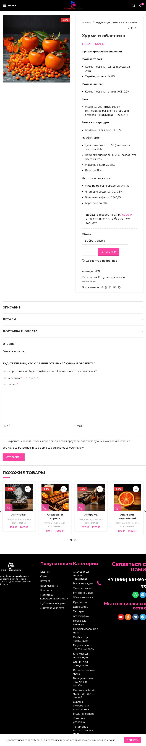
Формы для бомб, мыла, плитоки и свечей (84, 694)
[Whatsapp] (135, 595)
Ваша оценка (12, 378)
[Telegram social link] (119, 287)
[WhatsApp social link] (110, 287)
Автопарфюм (81, 616)
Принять (132, 740)
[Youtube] (121, 617)
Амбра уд (91, 514)
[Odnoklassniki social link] (106, 287)
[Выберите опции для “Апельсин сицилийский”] (117, 507)
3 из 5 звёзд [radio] (32, 378)
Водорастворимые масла (84, 672)
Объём (86, 234)
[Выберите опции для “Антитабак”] (8, 507)
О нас (44, 576)
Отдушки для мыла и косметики (116, 22)
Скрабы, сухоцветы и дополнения (81, 705)
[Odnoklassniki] (128, 617)
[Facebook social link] (102, 287)
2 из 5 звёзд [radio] (29, 378)
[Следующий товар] (135, 28)
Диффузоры (80, 606)
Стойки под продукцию (80, 639)
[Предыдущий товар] (128, 28)
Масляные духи (83, 583)
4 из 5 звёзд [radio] (34, 378)
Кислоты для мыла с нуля (81, 655)
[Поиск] (133, 5)
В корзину (108, 251)
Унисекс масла (82, 588)
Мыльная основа (83, 713)
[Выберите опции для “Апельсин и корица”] (45, 507)
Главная (87, 22)
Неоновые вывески (79, 622)
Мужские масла (83, 592)
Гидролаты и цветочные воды (83, 647)
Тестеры (78, 611)
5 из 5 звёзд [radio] (37, 378)
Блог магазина (49, 585)
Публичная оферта (52, 603)
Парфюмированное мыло (84, 630)
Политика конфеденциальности (54, 596)
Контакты (46, 590)
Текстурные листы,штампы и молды (83, 730)
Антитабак (18, 514)
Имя (6, 425)
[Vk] (135, 617)
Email (79, 425)
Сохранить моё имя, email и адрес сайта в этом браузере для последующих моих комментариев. (69, 441)
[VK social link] (114, 287)
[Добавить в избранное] (28, 489)
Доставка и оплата (52, 607)
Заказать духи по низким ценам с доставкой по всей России (15, 580)
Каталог (45, 581)
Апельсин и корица (55, 516)
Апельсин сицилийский (127, 516)
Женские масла (83, 597)
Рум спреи (80, 602)
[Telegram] (143, 595)
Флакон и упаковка (79, 720)
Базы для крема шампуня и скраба (83, 682)
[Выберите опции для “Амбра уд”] (81, 507)
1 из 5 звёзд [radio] (26, 378)
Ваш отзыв (10, 384)
